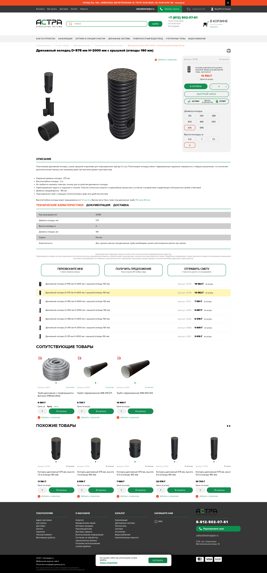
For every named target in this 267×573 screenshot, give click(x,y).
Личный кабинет (44, 534)
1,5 (213, 139)
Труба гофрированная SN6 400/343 (135, 393)
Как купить (52, 9)
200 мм (146, 200)
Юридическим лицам (85, 523)
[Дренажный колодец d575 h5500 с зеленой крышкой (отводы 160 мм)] (214, 448)
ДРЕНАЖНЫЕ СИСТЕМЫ (119, 38)
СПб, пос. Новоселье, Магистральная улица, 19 (208, 542)
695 (202, 127)
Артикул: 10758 (184, 293)
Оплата (74, 9)
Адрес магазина (44, 520)
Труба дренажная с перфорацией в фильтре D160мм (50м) (56, 394)
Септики (119, 529)
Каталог (120, 513)
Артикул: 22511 (184, 336)
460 (202, 121)
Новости (84, 9)
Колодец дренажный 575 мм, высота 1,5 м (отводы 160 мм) (56, 473)
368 (214, 115)
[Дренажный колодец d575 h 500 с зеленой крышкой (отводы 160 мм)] (135, 448)
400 (190, 121)
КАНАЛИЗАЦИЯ (65, 38)
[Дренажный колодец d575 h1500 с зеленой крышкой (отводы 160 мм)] (56, 448)
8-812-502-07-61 (212, 522)
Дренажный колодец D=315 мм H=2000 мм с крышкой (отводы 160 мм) (77, 336)
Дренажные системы (125, 523)
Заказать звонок (172, 9)
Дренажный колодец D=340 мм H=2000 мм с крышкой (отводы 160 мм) (77, 327)
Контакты (40, 9)
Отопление (120, 532)
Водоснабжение (122, 534)
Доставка (64, 9)
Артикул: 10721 (184, 301)
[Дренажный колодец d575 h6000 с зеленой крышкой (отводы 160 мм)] (174, 448)
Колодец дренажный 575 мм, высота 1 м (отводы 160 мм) (95, 473)
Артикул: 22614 (184, 310)
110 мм (138, 200)
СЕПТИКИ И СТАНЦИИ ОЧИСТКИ (90, 38)
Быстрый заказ (206, 94)
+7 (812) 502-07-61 (183, 18)
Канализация (121, 520)
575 (189, 127)
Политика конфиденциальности (50, 564)
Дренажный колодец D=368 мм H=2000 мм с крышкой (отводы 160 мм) (77, 319)
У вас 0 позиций (219, 23)
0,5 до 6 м (86, 200)
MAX (160, 521)
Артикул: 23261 (184, 319)
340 (202, 115)
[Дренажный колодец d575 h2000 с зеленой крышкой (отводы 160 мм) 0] (121, 103)
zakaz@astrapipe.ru (207, 535)
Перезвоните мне (213, 528)
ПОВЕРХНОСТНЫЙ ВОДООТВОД (148, 38)
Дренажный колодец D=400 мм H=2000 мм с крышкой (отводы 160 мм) (77, 310)
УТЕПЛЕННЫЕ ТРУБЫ (175, 38)
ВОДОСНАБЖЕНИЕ (197, 38)
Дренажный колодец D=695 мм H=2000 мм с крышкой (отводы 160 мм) (77, 284)
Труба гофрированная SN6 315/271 (94, 393)
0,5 (189, 139)
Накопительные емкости (127, 537)
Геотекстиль (120, 526)
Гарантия (40, 532)
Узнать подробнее (108, 563)
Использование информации (89, 534)
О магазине (83, 513)
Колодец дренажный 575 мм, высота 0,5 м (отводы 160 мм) (135, 473)
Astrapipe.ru (48, 558)
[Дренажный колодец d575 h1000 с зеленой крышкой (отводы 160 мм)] (95, 448)
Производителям (84, 529)
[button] (68, 104)
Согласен (158, 560)
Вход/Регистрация (223, 9)
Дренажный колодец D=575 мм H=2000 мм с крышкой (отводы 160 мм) (77, 292)
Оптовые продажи (84, 526)
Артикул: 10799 (184, 284)
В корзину (196, 86)
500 (214, 121)
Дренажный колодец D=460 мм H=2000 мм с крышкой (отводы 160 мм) (77, 301)
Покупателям (44, 513)
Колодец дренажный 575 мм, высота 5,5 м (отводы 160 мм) (214, 473)
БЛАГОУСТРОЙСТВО (45, 38)
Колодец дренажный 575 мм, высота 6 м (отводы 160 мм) (174, 473)
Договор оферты (84, 532)
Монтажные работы (45, 537)
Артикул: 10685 (184, 328)
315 (189, 115)
